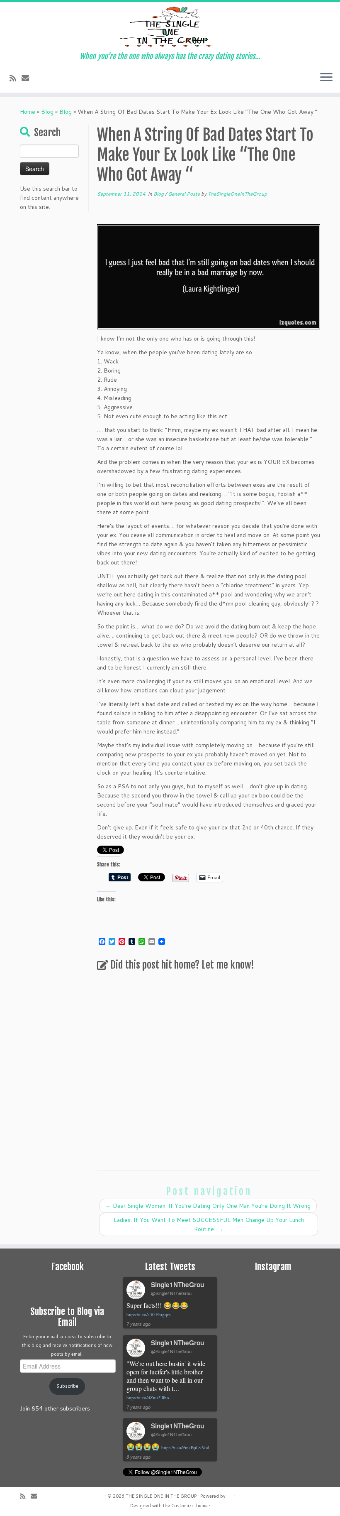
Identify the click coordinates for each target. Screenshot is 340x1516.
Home (27, 112)
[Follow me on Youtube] (96, 78)
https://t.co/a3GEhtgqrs (148, 1314)
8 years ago (138, 1457)
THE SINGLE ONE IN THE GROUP (161, 1496)
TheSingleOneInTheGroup (237, 193)
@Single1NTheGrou (171, 1293)
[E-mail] (28, 78)
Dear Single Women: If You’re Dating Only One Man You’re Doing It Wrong (208, 1206)
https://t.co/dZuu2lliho (147, 1397)
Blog (47, 112)
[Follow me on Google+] (62, 78)
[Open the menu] (326, 77)
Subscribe (67, 1386)
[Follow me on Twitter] (40, 78)
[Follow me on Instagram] (73, 78)
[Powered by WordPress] (230, 1494)
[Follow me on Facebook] (51, 78)
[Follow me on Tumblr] (84, 78)
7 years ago (138, 1324)
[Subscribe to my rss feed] (16, 78)
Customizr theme (189, 1505)
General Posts (184, 193)
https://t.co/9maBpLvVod (185, 1447)
